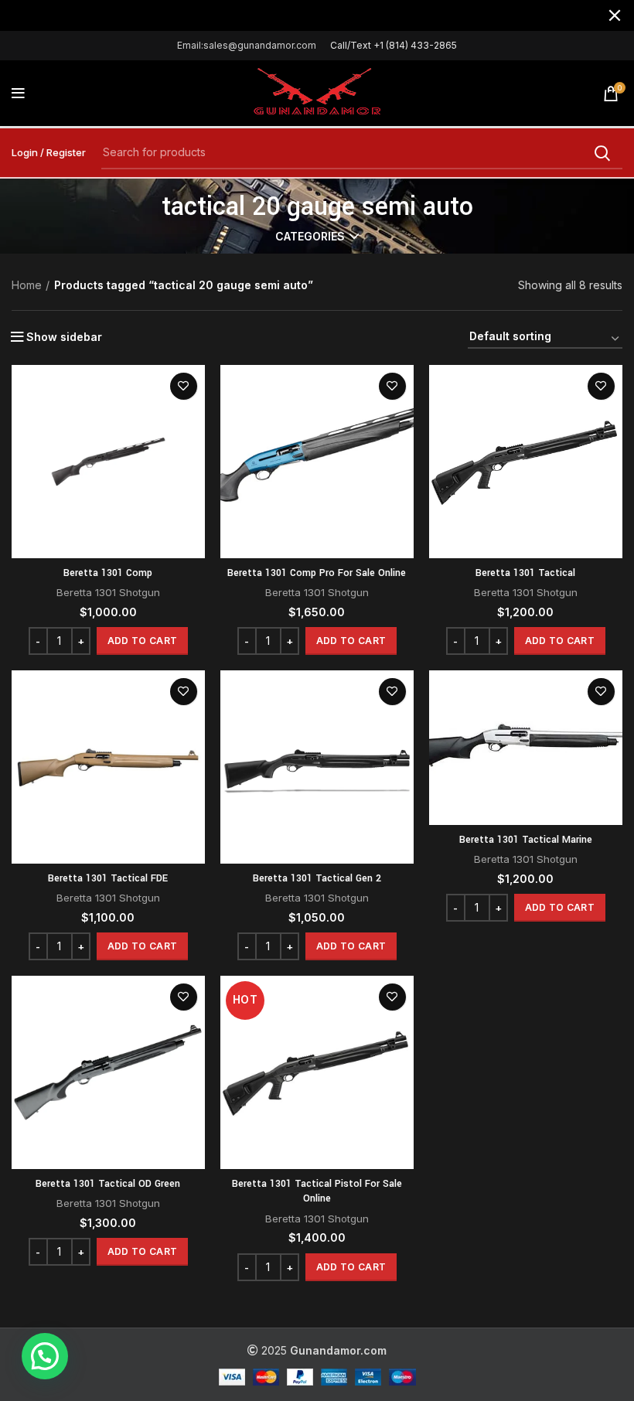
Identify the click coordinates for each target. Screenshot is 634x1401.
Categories (310, 236)
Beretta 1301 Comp (107, 573)
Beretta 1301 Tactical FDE (108, 878)
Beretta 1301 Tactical (525, 573)
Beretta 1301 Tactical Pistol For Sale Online (317, 1191)
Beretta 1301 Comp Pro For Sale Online (316, 573)
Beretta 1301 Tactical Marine (525, 840)
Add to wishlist (183, 386)
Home (27, 284)
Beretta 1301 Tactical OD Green (108, 1184)
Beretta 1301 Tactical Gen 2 (317, 878)
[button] (142, 641)
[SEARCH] (601, 153)
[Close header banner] (614, 15)
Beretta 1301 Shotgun (108, 592)
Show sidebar (64, 337)
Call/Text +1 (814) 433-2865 (393, 45)
